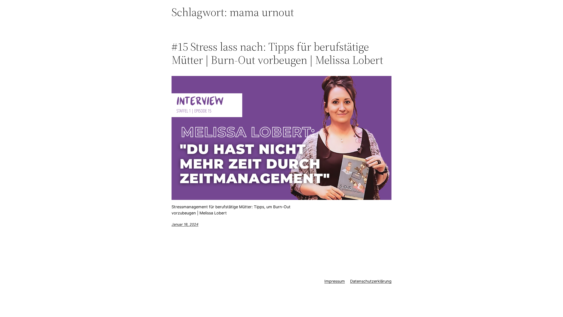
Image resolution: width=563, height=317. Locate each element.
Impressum (334, 281)
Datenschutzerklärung (370, 281)
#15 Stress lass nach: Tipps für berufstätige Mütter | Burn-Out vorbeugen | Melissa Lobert (277, 53)
